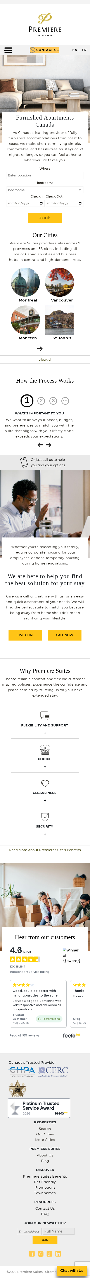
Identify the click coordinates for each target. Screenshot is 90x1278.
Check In (38, 196)
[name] (57, 1231)
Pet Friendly (45, 1182)
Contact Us (47, 50)
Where (45, 169)
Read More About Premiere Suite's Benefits (45, 850)
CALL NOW (64, 635)
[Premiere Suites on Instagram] (40, 1254)
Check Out (54, 196)
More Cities (45, 1140)
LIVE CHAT (25, 635)
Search (45, 1129)
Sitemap (52, 1272)
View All (45, 360)
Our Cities (45, 1134)
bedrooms (45, 183)
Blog (45, 1161)
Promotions (45, 1187)
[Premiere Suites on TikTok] (49, 1254)
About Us (45, 1155)
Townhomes (44, 1193)
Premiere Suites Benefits (45, 1176)
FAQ (45, 1214)
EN (74, 50)
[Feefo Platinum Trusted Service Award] (39, 1108)
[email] (29, 1231)
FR (84, 50)
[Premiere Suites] (45, 25)
